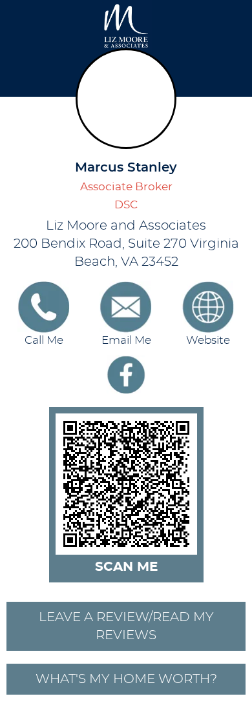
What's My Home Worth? (126, 679)
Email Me (126, 340)
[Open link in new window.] (126, 374)
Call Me (44, 340)
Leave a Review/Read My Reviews (126, 626)
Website (208, 340)
